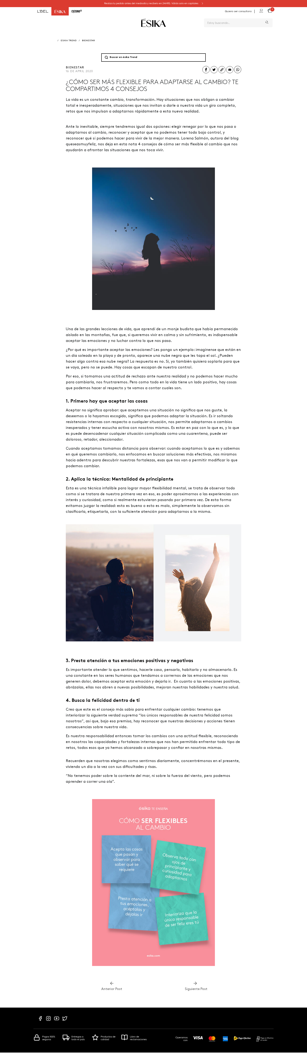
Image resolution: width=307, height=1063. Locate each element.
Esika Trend (69, 41)
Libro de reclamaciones (138, 1038)
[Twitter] (64, 1020)
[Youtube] (56, 1020)
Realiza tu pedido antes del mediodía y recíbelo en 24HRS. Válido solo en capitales (151, 3)
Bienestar (88, 41)
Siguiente (195, 989)
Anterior (111, 989)
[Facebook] (40, 1020)
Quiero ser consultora (238, 11)
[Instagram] (48, 1020)
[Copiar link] (222, 73)
